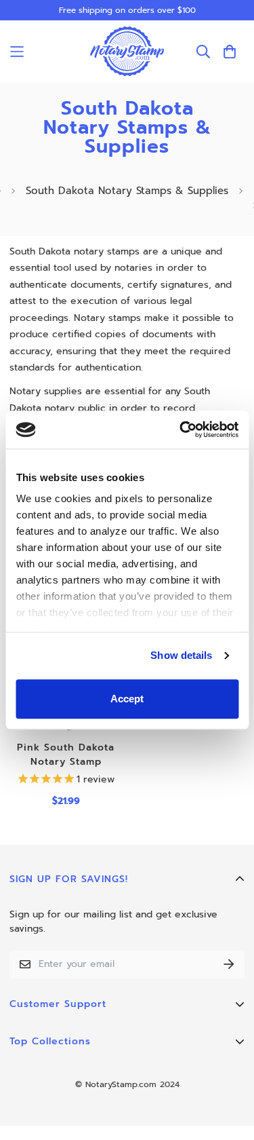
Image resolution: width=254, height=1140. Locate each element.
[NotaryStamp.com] (127, 51)
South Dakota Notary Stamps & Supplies (127, 190)
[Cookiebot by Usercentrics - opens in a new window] (180, 429)
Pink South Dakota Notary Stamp (65, 754)
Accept (127, 698)
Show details (181, 655)
